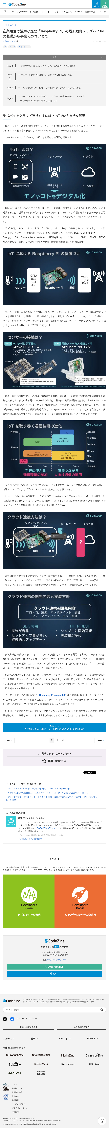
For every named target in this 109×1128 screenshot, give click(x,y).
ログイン (56, 973)
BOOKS (91, 1038)
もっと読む (11, 799)
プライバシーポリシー (20, 1108)
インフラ (45, 11)
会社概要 (15, 1100)
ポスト (91, 772)
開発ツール (90, 11)
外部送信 (15, 1112)
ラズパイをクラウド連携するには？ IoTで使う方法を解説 (46, 74)
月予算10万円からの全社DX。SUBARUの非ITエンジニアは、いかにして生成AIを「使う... (48, 792)
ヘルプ (14, 1084)
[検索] (5, 11)
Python (78, 11)
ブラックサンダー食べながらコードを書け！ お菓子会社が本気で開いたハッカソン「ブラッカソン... (53, 796)
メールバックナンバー (56, 959)
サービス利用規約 (18, 1104)
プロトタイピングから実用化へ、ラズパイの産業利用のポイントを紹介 (53, 96)
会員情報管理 (17, 1092)
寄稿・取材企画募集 (28, 1026)
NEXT (100, 740)
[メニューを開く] (4, 4)
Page (10, 65)
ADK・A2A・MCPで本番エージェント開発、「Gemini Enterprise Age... (40, 788)
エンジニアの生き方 (62, 11)
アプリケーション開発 (27, 11)
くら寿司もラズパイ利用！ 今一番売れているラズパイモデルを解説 (51, 87)
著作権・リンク (18, 1088)
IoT (5, 47)
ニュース (7, 1038)
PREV (9, 740)
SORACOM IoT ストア (46, 828)
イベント (63, 1038)
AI (13, 11)
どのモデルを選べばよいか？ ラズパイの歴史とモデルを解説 (48, 65)
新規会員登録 (55, 966)
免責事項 (15, 1096)
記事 (33, 1038)
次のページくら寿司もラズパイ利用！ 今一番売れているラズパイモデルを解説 (54, 727)
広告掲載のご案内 (82, 1026)
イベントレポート (24, 47)
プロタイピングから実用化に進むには (40, 100)
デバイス (12, 47)
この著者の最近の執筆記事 (30, 839)
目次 (54, 57)
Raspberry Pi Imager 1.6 (52, 695)
